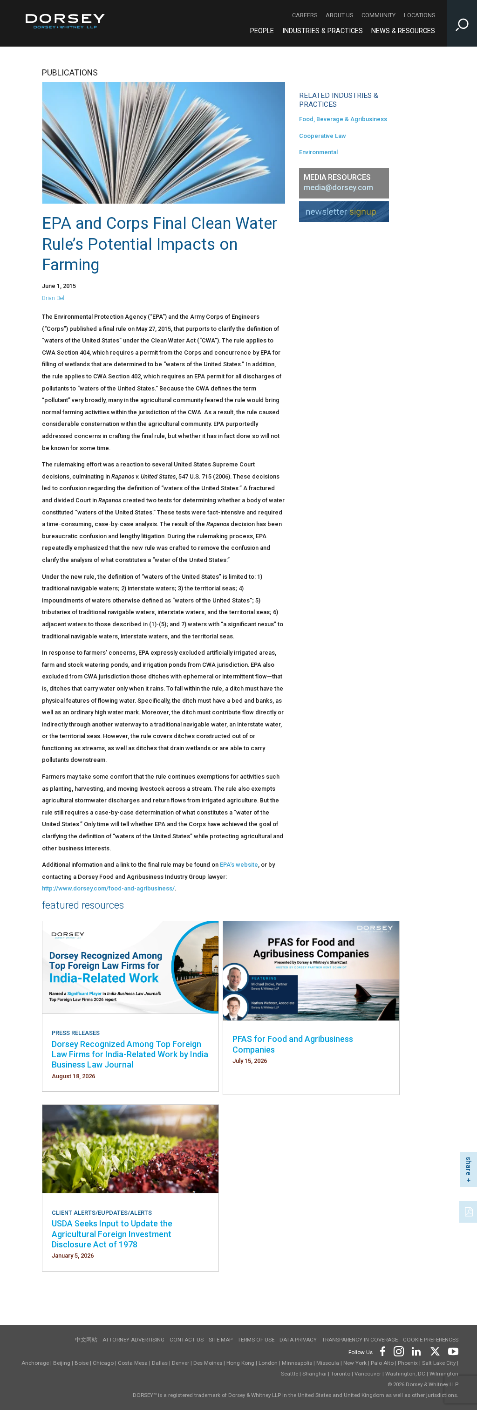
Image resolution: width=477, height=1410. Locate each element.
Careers (304, 15)
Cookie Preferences (430, 1339)
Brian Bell (54, 297)
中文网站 (86, 1339)
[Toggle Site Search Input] (462, 23)
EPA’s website (239, 864)
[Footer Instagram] (398, 1350)
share (468, 1166)
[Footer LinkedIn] (416, 1350)
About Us (339, 15)
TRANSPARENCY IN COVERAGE (360, 1339)
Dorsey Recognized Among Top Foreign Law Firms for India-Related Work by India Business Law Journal (130, 1054)
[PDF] (469, 1211)
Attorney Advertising (133, 1339)
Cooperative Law (322, 135)
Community (378, 15)
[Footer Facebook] (382, 1350)
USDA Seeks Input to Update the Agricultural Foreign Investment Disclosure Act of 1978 (112, 1233)
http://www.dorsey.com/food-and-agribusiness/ (108, 888)
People (262, 31)
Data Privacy (298, 1339)
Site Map (220, 1339)
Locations (419, 15)
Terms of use (256, 1339)
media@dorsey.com (338, 187)
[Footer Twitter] (435, 1350)
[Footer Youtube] (451, 1350)
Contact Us (187, 1339)
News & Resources (403, 31)
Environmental (318, 152)
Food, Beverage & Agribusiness (343, 119)
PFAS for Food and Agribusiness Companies (292, 1044)
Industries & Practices (322, 31)
